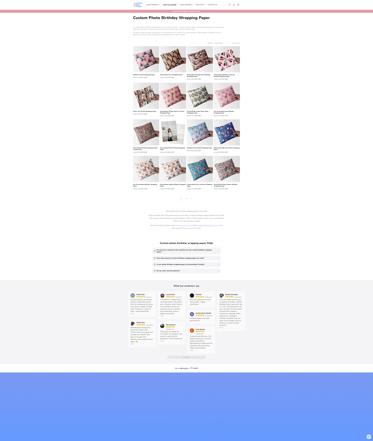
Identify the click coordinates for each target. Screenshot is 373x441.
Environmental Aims (140, 399)
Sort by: (210, 43)
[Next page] (192, 199)
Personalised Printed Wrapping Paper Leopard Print (145, 148)
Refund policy (179, 438)
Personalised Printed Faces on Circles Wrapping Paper (172, 112)
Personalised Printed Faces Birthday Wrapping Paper (198, 75)
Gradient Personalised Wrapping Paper (199, 148)
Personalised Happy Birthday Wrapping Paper (173, 185)
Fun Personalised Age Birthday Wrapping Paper (224, 112)
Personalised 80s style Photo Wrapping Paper (227, 148)
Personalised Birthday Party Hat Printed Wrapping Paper (224, 75)
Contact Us (191, 385)
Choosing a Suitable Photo (142, 413)
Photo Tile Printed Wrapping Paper (144, 111)
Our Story (136, 389)
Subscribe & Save (139, 409)
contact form (186, 225)
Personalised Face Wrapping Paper (171, 75)
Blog (134, 385)
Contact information (220, 438)
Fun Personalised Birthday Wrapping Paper (145, 185)
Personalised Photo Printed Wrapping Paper (172, 148)
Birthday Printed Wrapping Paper (144, 75)
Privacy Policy (165, 399)
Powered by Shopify (168, 438)
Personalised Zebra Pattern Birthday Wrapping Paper (225, 185)
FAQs (135, 396)
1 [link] (181, 199)
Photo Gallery (137, 392)
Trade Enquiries (138, 406)
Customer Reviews (166, 392)
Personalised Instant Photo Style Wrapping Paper (197, 112)
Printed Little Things (157, 438)
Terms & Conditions (166, 402)
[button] (154, 5)
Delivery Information (167, 389)
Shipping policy (209, 438)
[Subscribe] (166, 422)
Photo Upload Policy (140, 402)
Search (162, 385)
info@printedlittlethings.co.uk (208, 225)
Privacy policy (189, 438)
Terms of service (199, 438)
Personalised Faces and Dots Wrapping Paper (199, 185)
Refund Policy (165, 396)
